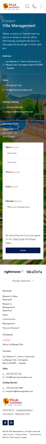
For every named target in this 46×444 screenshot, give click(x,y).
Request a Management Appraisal (9, 307)
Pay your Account (11, 328)
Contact (7, 340)
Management (9, 323)
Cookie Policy (35, 434)
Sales (5, 315)
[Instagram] (11, 422)
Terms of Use (18, 239)
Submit (23, 250)
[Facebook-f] (5, 422)
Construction (9, 319)
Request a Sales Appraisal (10, 298)
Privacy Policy (22, 434)
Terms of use (8, 434)
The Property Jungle (18, 437)
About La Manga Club (13, 344)
